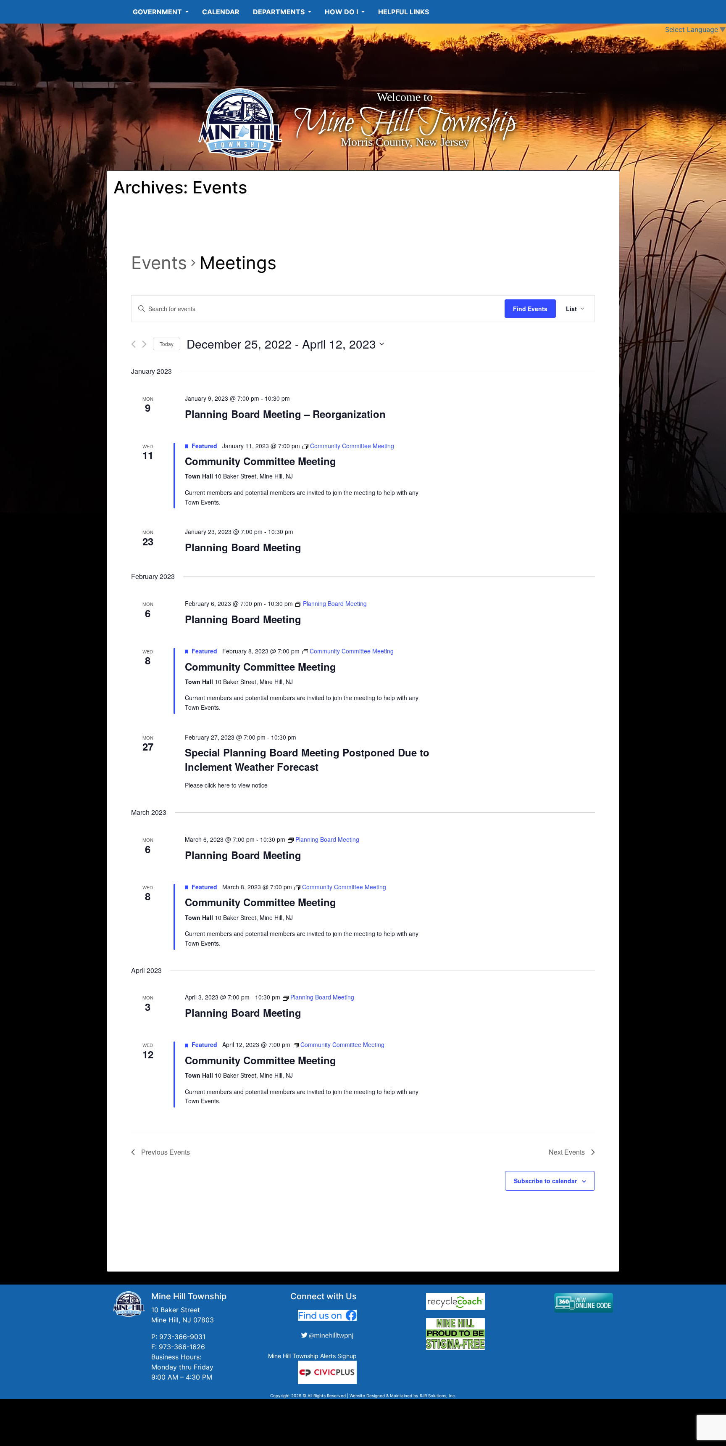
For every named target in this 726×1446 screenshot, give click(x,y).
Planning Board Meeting (243, 547)
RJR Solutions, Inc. (438, 1395)
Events (159, 262)
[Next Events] (144, 344)
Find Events (530, 308)
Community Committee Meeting (260, 461)
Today (167, 343)
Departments (279, 12)
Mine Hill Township (405, 123)
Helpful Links (403, 12)
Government (158, 12)
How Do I (342, 12)
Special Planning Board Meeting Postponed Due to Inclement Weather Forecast (307, 759)
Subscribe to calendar (545, 1180)
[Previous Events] (133, 344)
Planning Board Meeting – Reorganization (285, 414)
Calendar (220, 12)
